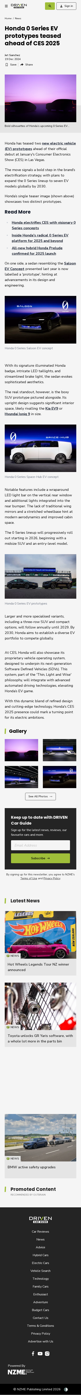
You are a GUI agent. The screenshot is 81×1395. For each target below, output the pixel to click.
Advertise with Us (40, 1341)
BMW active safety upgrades (32, 1167)
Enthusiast (40, 1294)
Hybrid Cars (41, 1255)
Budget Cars (40, 1310)
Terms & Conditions (40, 1326)
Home (8, 18)
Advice (40, 1247)
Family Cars (41, 1286)
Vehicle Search (40, 1271)
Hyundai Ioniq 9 (17, 414)
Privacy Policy (51, 878)
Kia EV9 (51, 408)
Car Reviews (40, 1231)
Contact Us (40, 1318)
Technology (40, 1279)
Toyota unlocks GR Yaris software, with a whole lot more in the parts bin (40, 1015)
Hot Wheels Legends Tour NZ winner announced (40, 943)
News (18, 18)
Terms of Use (28, 878)
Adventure (40, 1302)
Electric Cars (40, 1263)
